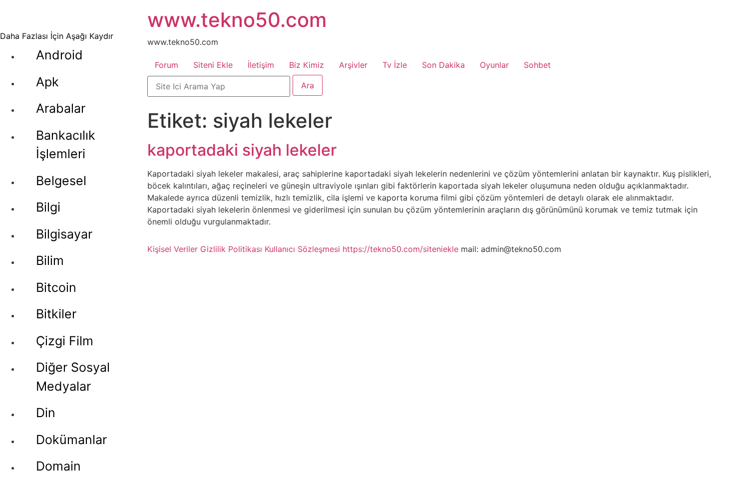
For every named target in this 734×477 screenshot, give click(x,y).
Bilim (50, 260)
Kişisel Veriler (172, 249)
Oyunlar (494, 65)
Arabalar (60, 108)
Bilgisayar (64, 234)
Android (59, 54)
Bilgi (48, 207)
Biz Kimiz (306, 65)
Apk (47, 81)
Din (45, 412)
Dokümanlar (71, 439)
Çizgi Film (64, 340)
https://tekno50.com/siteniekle (400, 249)
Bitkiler (56, 313)
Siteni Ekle (213, 65)
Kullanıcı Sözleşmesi (302, 249)
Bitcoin (56, 287)
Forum (166, 65)
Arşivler (353, 65)
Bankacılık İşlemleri (65, 145)
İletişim (261, 65)
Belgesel (61, 180)
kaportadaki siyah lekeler (242, 150)
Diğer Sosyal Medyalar (73, 377)
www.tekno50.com (237, 19)
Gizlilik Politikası (231, 249)
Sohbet (537, 65)
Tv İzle (394, 65)
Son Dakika (443, 65)
